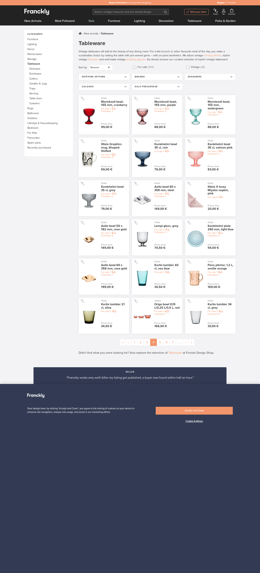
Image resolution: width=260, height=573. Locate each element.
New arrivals (91, 33)
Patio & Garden (225, 21)
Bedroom (32, 128)
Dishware (34, 68)
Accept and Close (194, 410)
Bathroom (33, 113)
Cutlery (33, 78)
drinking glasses (136, 59)
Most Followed (65, 21)
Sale (91, 21)
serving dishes (212, 55)
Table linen (35, 98)
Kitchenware (34, 54)
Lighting (139, 21)
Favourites (33, 137)
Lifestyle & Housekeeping (42, 123)
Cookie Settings (194, 421)
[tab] (104, 76)
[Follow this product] (82, 98)
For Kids (32, 132)
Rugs (30, 108)
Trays (32, 88)
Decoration (166, 21)
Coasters (34, 103)
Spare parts (34, 142)
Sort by (83, 67)
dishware (93, 59)
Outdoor (32, 118)
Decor (31, 49)
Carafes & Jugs (38, 83)
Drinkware (35, 73)
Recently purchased (39, 147)
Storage (32, 59)
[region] (130, 478)
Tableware (194, 21)
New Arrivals (32, 21)
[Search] (165, 12)
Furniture (114, 21)
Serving (33, 93)
